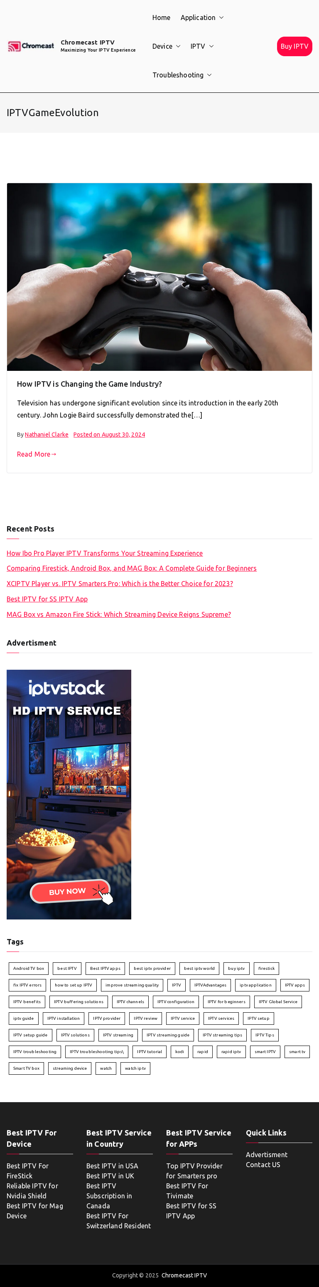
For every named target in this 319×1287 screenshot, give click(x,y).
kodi (179, 1051)
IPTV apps (295, 985)
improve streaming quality (132, 985)
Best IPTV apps (105, 968)
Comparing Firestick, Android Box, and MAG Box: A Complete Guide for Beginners (132, 568)
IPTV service (183, 1018)
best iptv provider (152, 968)
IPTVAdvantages (210, 985)
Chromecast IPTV (88, 42)
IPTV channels (130, 1001)
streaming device (70, 1068)
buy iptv (236, 968)
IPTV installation (63, 1018)
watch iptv (135, 1068)
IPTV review (145, 1018)
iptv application (256, 985)
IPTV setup (259, 1018)
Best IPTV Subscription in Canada (109, 1196)
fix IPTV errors (27, 985)
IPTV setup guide (30, 1035)
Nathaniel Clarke (47, 434)
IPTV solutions (75, 1035)
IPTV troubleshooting (34, 1051)
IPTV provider (106, 1018)
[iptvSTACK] (69, 794)
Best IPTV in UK (110, 1176)
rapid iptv (231, 1051)
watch (106, 1068)
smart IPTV (265, 1051)
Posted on (109, 434)
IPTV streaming (118, 1035)
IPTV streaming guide (168, 1035)
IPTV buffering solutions (78, 1001)
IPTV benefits (27, 1001)
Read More (33, 454)
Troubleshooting (178, 75)
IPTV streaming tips (222, 1035)
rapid (202, 1051)
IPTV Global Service (278, 1001)
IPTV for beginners (226, 1001)
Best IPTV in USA (112, 1166)
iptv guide (23, 1018)
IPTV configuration (175, 1001)
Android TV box (28, 968)
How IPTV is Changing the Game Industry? (89, 384)
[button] (220, 18)
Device (162, 46)
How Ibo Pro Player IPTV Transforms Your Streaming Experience (105, 553)
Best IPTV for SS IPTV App (47, 599)
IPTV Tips (264, 1035)
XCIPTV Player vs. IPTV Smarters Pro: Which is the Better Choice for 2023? (120, 583)
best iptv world (199, 968)
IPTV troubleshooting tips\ (97, 1051)
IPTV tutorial (149, 1051)
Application (198, 17)
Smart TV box (26, 1068)
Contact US (263, 1164)
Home (161, 17)
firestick (266, 968)
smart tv (297, 1051)
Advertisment (266, 1154)
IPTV (198, 46)
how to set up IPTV (73, 985)
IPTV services (221, 1018)
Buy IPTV (295, 46)
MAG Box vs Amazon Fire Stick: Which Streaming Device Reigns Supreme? (119, 614)
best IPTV (66, 968)
